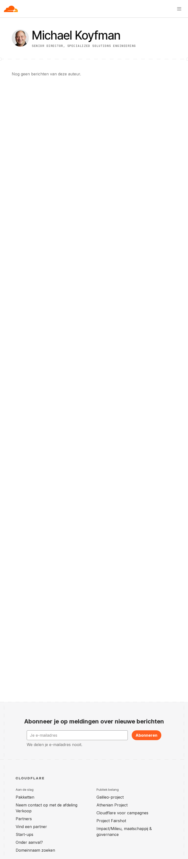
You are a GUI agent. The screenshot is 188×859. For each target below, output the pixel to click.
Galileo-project (110, 797)
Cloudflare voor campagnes (122, 812)
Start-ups (24, 834)
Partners (24, 818)
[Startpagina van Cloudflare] (11, 9)
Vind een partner (31, 826)
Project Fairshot (111, 820)
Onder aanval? (29, 842)
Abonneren (146, 735)
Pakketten (25, 797)
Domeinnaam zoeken (35, 850)
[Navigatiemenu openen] (179, 9)
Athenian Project (112, 805)
